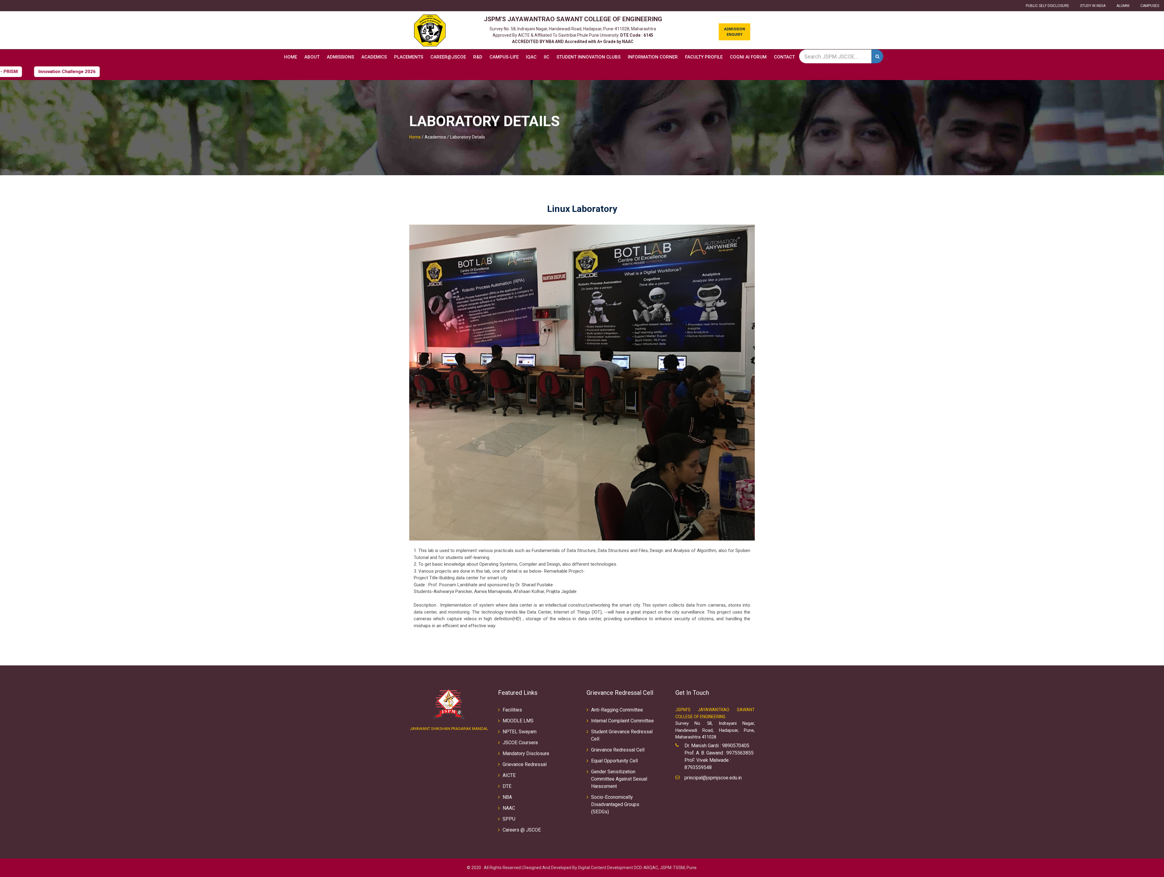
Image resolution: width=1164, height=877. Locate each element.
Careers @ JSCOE (522, 830)
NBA (507, 797)
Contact (784, 57)
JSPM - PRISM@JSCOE (933, 6)
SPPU (509, 819)
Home (290, 57)
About (311, 57)
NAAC (509, 808)
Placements (408, 57)
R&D (477, 57)
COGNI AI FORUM (748, 57)
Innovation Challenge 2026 (989, 6)
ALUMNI (1122, 6)
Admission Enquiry (734, 32)
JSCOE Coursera (520, 742)
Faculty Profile (704, 57)
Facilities (512, 710)
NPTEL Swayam (520, 732)
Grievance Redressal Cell (617, 750)
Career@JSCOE (448, 57)
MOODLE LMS (518, 721)
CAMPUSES (1149, 6)
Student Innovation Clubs (588, 57)
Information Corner (653, 57)
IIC (546, 57)
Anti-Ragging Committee (617, 710)
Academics (374, 57)
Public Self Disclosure (1047, 6)
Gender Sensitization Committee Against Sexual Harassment (619, 779)
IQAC (531, 57)
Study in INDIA (1092, 6)
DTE (507, 786)
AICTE (509, 775)
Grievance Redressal (525, 764)
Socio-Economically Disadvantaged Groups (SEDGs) (615, 804)
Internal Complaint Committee (622, 721)
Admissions (340, 57)
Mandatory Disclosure (526, 753)
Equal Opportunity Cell (614, 761)
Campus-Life (504, 57)
